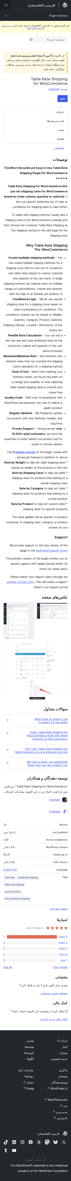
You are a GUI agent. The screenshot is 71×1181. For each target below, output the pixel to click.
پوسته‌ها (29, 1046)
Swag (28, 1088)
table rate (10, 877)
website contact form (20, 582)
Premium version (24, 452)
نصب (61, 129)
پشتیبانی (59, 147)
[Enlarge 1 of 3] (63, 607)
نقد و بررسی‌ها (55, 120)
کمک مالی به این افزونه (54, 1019)
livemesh (54, 89)
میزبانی (63, 1052)
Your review (60, 967)
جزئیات (60, 111)
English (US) (10, 869)
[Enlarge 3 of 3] (63, 646)
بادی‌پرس (60, 1118)
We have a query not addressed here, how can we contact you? (47, 763)
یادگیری (63, 1070)
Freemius (54, 811)
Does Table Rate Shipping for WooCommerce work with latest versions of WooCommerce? (47, 735)
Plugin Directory (58, 15)
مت (64, 1106)
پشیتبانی (63, 1076)
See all (7, 967)
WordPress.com (56, 1099)
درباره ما (62, 1040)
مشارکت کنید (26, 1070)
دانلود (62, 98)
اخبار (65, 1046)
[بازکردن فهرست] (5, 5)
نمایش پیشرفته (59, 908)
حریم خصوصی (59, 1058)
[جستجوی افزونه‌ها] (31, 39)
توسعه (60, 138)
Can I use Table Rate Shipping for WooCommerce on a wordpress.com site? (41, 750)
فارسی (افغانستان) (48, 1133)
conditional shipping (27, 877)
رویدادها (29, 1076)
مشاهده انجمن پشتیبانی (54, 993)
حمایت (28, 1082)
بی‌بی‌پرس (60, 1112)
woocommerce (13, 891)
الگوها (30, 1058)
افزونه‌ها (29, 1052)
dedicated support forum (52, 550)
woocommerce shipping (17, 898)
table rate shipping (14, 884)
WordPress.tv (57, 1088)
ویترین (30, 1040)
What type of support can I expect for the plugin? (51, 721)
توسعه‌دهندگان (59, 1082)
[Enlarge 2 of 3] (29, 607)
